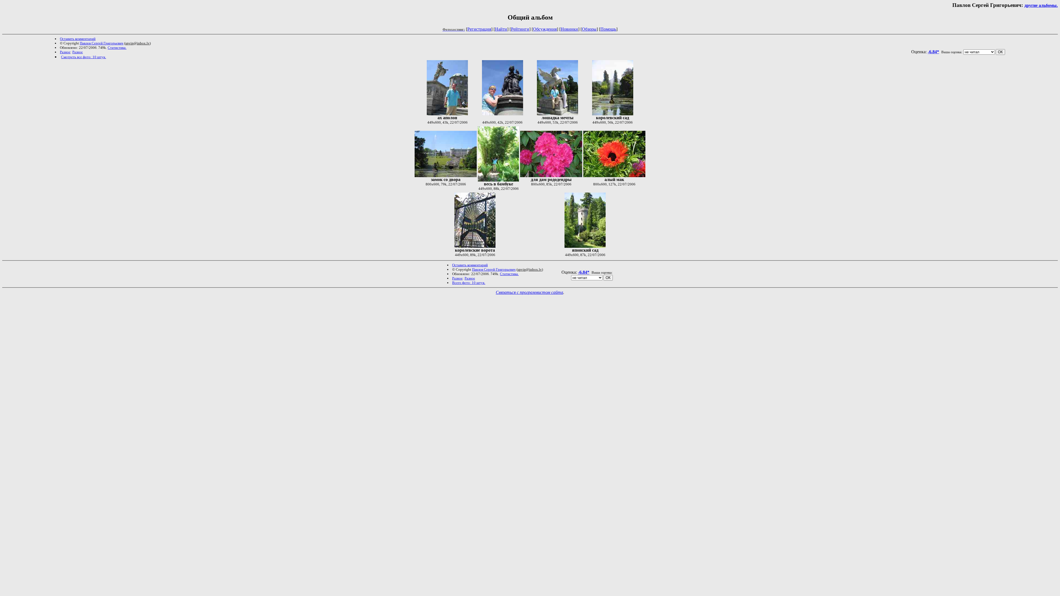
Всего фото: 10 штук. (468, 283)
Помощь (608, 29)
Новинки (569, 29)
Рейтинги (520, 29)
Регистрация (479, 29)
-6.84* (933, 51)
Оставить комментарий (78, 39)
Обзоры (589, 29)
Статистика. (117, 48)
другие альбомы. (1041, 5)
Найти (501, 29)
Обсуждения (545, 29)
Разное (65, 52)
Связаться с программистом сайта (529, 292)
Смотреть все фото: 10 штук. (83, 57)
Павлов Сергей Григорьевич (101, 43)
